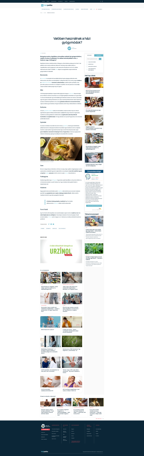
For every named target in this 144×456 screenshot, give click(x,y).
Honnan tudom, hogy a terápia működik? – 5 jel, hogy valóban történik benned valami (47, 411)
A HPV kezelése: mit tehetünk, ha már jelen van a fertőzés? (50, 370)
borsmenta (48, 228)
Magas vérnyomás (84, 9)
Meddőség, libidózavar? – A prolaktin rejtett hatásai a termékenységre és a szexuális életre (49, 351)
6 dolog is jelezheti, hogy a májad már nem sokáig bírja (94, 165)
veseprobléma (43, 305)
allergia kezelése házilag (68, 9)
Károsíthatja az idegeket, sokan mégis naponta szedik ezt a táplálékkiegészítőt (49, 288)
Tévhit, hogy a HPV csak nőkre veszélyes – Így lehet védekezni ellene (71, 371)
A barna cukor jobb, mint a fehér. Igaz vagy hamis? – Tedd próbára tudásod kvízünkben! (93, 231)
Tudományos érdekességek (79, 407)
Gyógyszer (89, 55)
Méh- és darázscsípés (65, 440)
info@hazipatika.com (100, 451)
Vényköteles (90, 64)
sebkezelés (54, 228)
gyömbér (65, 125)
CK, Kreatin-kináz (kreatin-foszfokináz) (56, 436)
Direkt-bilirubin (54, 438)
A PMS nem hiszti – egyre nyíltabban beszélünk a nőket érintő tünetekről (70, 331)
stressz (66, 173)
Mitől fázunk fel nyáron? (47, 329)
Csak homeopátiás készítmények (92, 69)
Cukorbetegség (60, 407)
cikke (56, 69)
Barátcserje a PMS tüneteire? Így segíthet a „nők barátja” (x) (71, 349)
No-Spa (72, 435)
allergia (77, 9)
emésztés (91, 407)
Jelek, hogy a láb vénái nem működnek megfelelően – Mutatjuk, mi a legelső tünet (70, 288)
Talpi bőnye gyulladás (64, 437)
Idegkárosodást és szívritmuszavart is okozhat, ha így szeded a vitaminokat (94, 128)
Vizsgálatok (88, 431)
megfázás (60, 191)
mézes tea (71, 93)
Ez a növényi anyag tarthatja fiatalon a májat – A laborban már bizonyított (80, 411)
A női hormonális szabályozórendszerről (47, 390)
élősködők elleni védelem (56, 9)
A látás (64, 305)
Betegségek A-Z (60, 1)
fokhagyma (54, 180)
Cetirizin (72, 431)
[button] (56, 426)
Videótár (97, 431)
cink (42, 284)
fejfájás (47, 173)
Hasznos (66, 1)
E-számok (97, 435)
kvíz (86, 227)
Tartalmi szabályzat (44, 439)
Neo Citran (72, 433)
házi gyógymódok (62, 228)
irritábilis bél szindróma (47, 82)
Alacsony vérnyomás (64, 431)
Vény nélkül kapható (92, 66)
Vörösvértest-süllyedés (55, 431)
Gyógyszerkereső (53, 1)
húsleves (56, 203)
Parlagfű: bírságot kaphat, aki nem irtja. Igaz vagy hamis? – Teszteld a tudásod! (94, 258)
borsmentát (43, 78)
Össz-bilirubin (54, 433)
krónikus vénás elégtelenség (68, 284)
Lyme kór (91, 9)
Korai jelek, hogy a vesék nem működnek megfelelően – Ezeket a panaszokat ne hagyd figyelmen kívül (50, 309)
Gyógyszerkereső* (75, 425)
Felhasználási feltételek (44, 434)
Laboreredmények (72, 1)
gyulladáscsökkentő (48, 110)
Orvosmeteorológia (46, 9)
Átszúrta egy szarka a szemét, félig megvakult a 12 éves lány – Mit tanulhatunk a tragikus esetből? (71, 309)
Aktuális (43, 1)
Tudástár (97, 433)
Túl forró (50, 217)
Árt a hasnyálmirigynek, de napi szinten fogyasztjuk (93, 110)
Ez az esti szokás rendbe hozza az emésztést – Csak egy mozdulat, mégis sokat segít (96, 412)
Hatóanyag (99, 55)
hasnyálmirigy (88, 108)
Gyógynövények (89, 433)
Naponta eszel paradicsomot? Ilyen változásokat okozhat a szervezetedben (93, 92)
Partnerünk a (94, 209)
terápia (42, 407)
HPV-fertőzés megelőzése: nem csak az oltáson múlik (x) (71, 390)
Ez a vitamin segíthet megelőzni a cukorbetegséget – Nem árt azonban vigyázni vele (63, 412)
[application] (61, 251)
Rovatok (48, 1)
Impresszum (43, 432)
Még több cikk (98, 418)
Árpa (63, 434)
